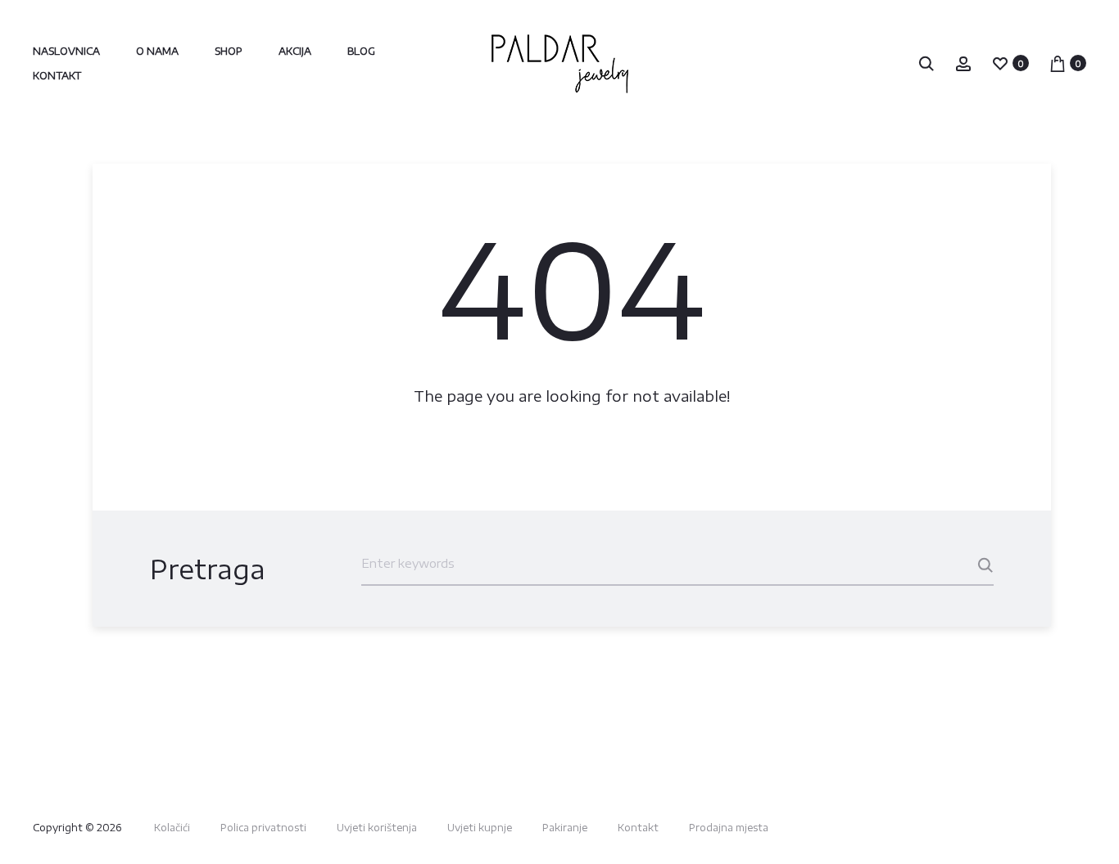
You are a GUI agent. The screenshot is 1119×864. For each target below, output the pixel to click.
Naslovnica (66, 51)
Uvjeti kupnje (479, 827)
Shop (228, 51)
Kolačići (172, 827)
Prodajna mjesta (728, 827)
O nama (157, 51)
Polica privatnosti (263, 827)
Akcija (295, 51)
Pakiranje (564, 827)
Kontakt (57, 76)
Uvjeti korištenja (377, 827)
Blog (361, 51)
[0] (1000, 63)
